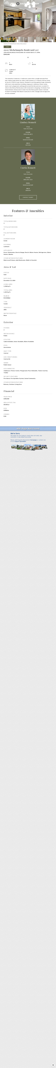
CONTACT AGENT (28, 197)
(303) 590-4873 (28, 134)
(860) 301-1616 (28, 179)
